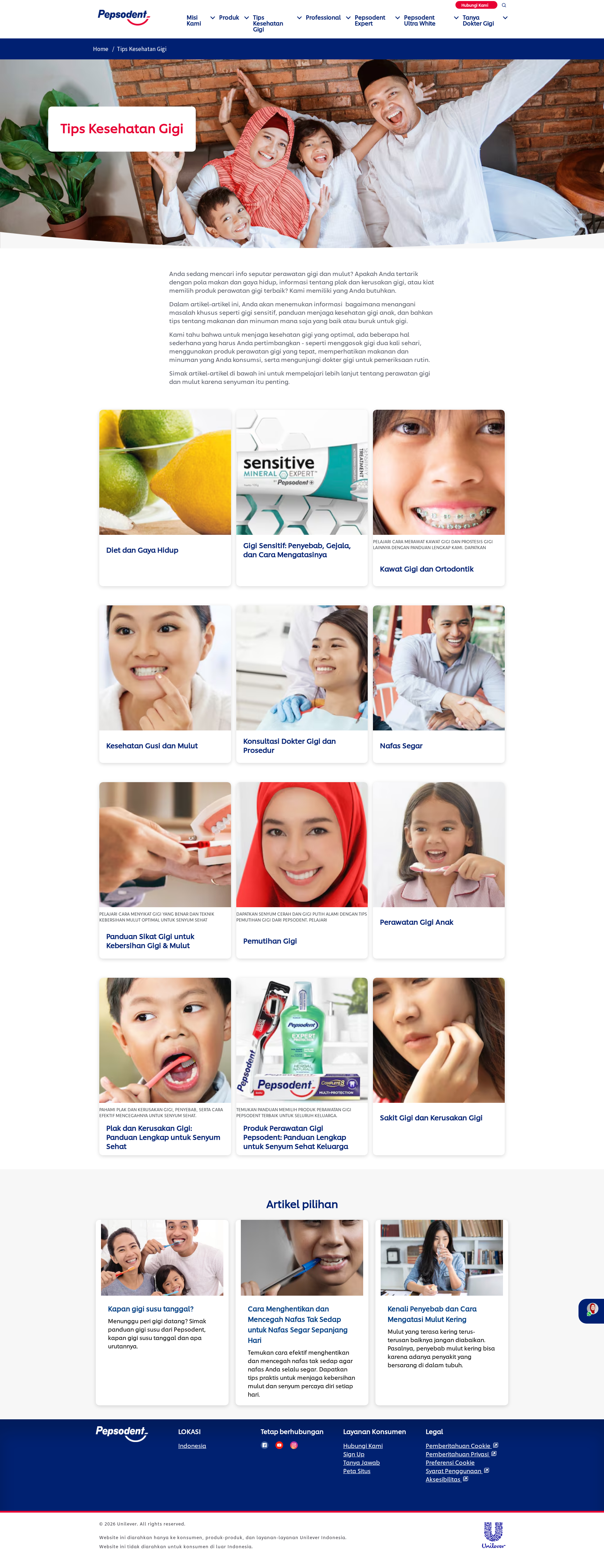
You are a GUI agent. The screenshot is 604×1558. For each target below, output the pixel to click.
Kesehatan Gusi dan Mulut (152, 745)
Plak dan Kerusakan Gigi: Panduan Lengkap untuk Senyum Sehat (163, 1136)
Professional (323, 17)
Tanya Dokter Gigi (478, 20)
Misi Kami (194, 20)
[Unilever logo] (493, 1534)
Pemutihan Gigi (270, 940)
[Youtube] (279, 1445)
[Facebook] (264, 1445)
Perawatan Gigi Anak (416, 921)
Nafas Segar (401, 745)
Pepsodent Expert (370, 20)
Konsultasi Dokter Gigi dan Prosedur (289, 745)
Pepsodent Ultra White (420, 20)
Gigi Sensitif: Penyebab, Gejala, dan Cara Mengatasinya (297, 549)
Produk (229, 17)
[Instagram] (294, 1445)
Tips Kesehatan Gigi (268, 23)
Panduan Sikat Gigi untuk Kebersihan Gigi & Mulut (150, 940)
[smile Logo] (124, 17)
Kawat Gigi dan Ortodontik (427, 568)
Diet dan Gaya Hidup (142, 549)
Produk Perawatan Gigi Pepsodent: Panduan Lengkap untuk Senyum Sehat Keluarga (295, 1136)
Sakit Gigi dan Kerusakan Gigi (431, 1117)
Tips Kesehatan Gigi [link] (141, 49)
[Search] (503, 6)
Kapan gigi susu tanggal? (151, 1308)
